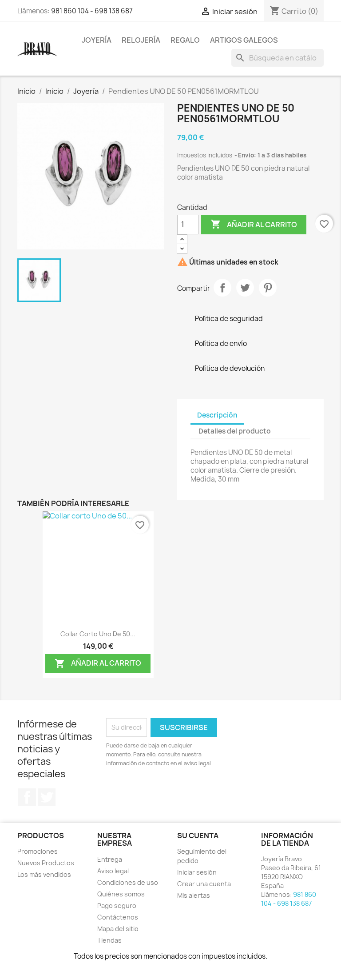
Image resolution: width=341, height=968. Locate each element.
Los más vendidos (44, 874)
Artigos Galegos (244, 40)
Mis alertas (193, 895)
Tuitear (245, 288)
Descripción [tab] (217, 415)
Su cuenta (197, 835)
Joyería (96, 40)
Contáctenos (117, 917)
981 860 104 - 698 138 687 (92, 11)
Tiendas (109, 940)
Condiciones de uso (127, 882)
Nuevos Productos (45, 863)
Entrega (109, 859)
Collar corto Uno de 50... (97, 634)
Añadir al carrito (253, 224)
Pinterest (268, 288)
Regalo (185, 40)
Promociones (37, 851)
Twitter (47, 797)
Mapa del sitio (118, 928)
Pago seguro (116, 905)
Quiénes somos (121, 894)
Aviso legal (113, 871)
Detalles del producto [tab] (234, 431)
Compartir (222, 288)
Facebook (27, 797)
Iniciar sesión (197, 872)
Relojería (141, 40)
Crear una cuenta (204, 884)
